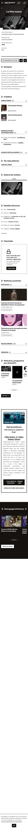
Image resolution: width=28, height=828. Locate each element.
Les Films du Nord (6, 39)
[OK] (14, 825)
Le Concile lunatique (5, 374)
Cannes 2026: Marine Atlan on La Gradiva (9, 530)
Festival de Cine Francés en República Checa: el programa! (12, 304)
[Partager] (21, 60)
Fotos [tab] (14, 179)
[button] (20, 184)
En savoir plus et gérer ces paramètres (11, 821)
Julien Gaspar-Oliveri (16, 438)
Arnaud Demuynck (18, 34)
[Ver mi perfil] (24, 3)
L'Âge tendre (10, 437)
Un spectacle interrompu (17, 382)
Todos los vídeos (7, 546)
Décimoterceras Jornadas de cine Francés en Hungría (14, 329)
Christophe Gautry (6, 34)
